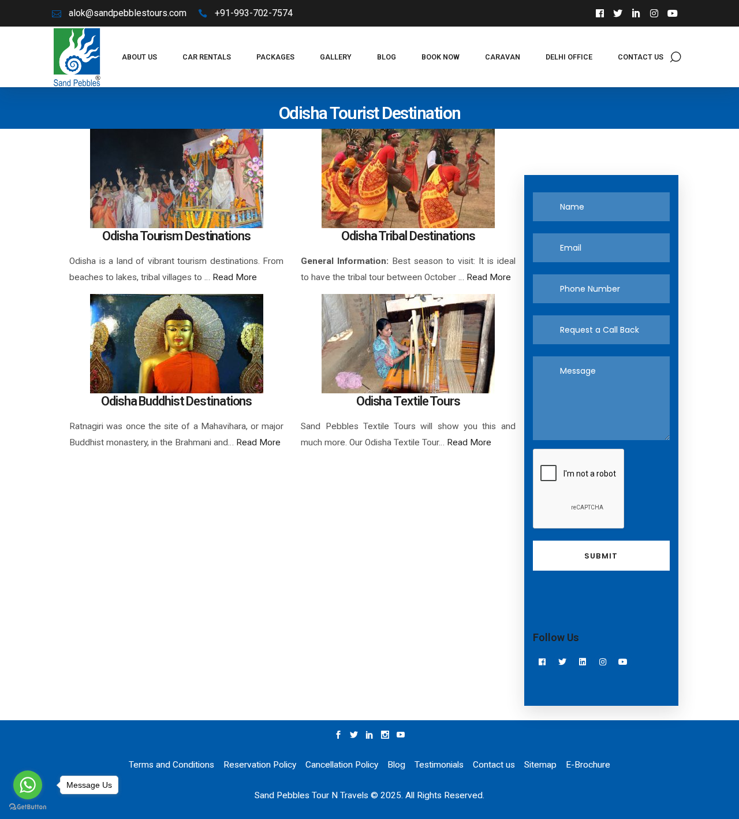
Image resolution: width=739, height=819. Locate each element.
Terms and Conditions (171, 765)
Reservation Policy (260, 765)
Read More (234, 277)
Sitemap (540, 765)
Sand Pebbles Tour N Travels (311, 795)
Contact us (494, 765)
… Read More (483, 277)
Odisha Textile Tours (408, 401)
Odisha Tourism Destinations (176, 236)
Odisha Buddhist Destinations (176, 401)
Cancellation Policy (341, 765)
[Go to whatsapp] (27, 784)
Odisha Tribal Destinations (408, 236)
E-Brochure (588, 765)
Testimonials (439, 765)
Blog (396, 765)
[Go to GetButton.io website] (27, 807)
